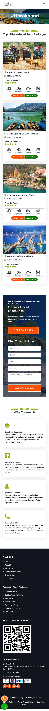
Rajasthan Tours (11, 605)
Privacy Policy (8, 702)
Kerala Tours (10, 602)
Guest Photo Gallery (13, 572)
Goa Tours (9, 612)
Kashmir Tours (11, 598)
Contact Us (9, 578)
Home (7, 562)
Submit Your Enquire (24, 388)
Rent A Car (9, 568)
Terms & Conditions (25, 702)
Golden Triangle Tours (14, 595)
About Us (8, 565)
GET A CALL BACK (23, 330)
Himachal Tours (11, 592)
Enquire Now (31, 95)
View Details (18, 95)
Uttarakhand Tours (12, 608)
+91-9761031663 (12, 672)
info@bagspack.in (13, 676)
